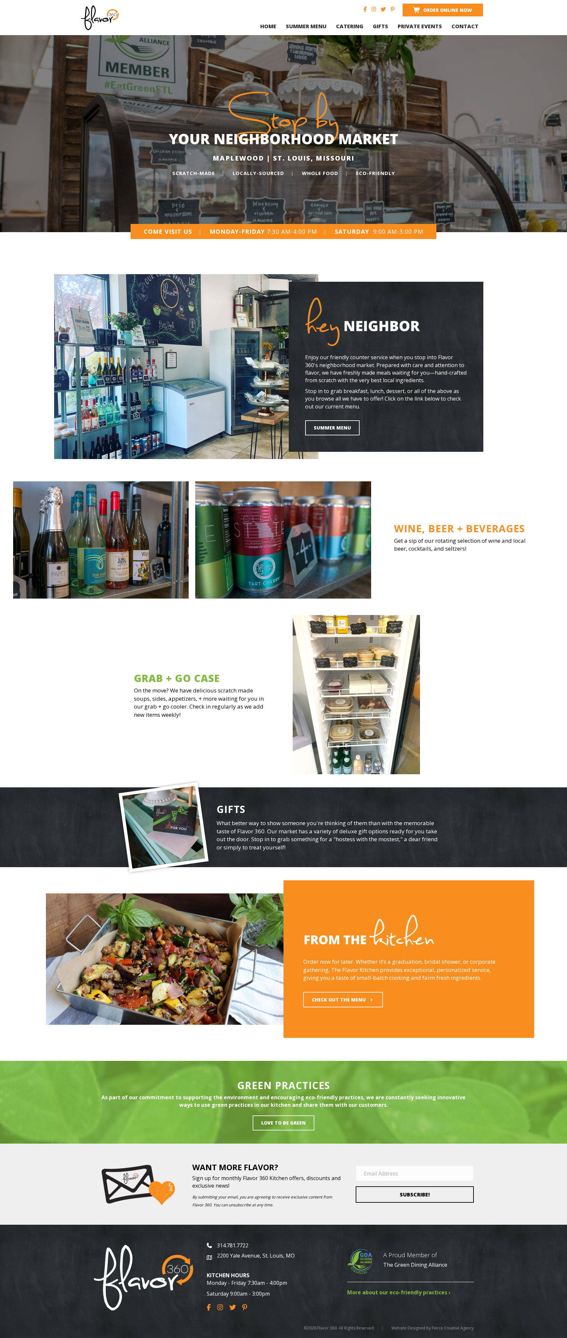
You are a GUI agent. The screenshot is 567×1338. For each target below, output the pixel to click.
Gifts (380, 26)
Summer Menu (306, 26)
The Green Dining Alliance (415, 1264)
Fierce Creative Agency (453, 1328)
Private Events (420, 26)
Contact (465, 26)
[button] (415, 1194)
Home (268, 26)
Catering (349, 26)
